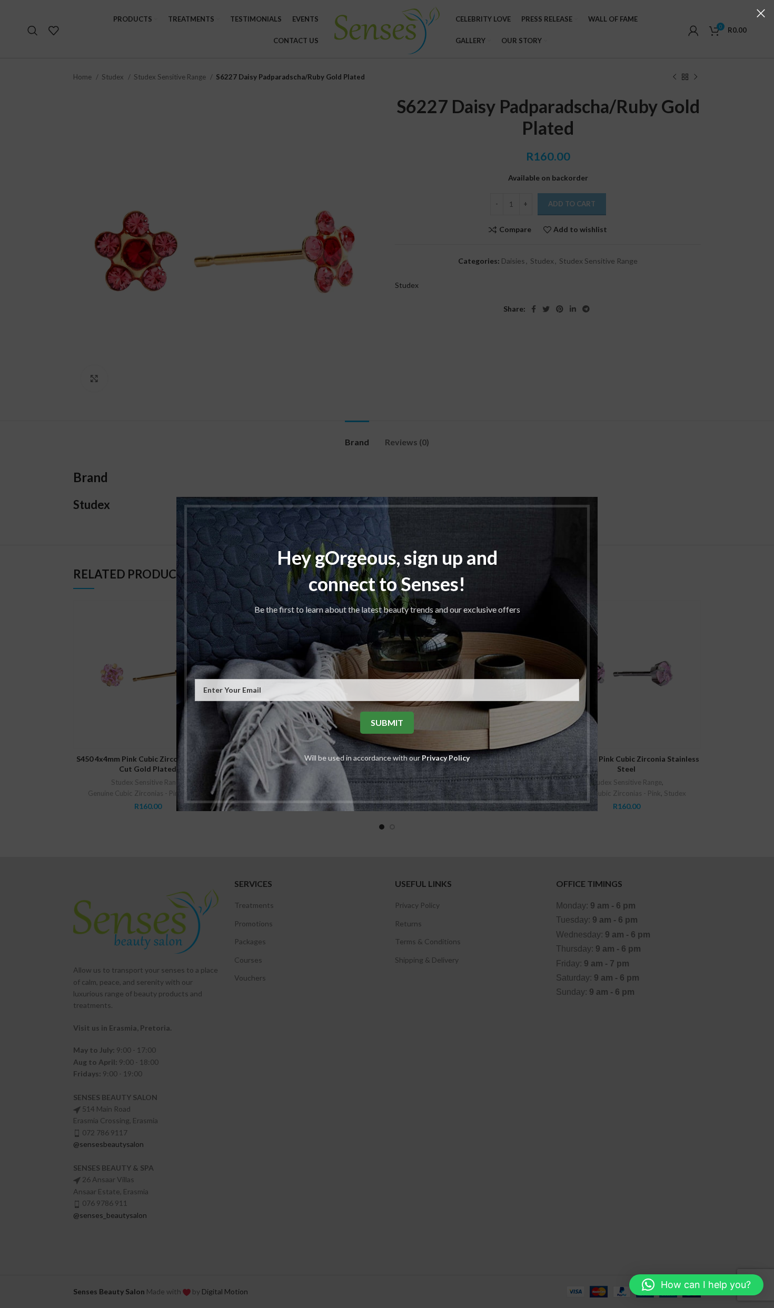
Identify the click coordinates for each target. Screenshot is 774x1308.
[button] (696, 1284)
